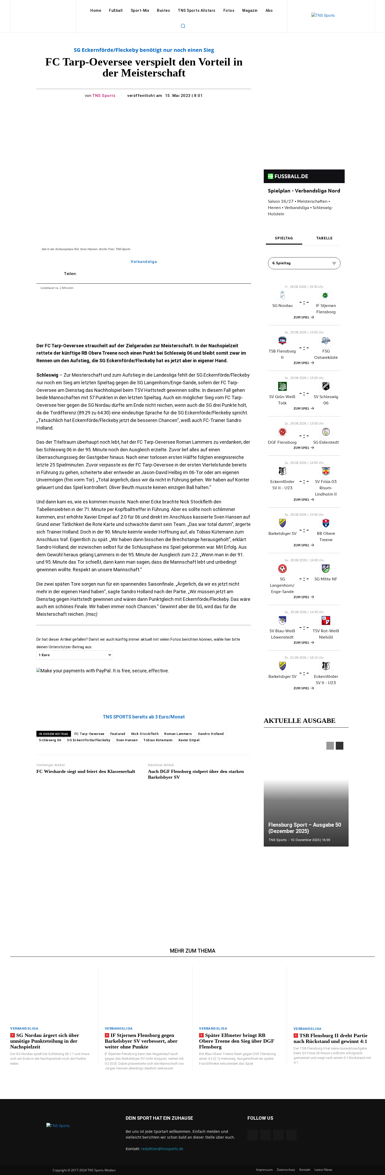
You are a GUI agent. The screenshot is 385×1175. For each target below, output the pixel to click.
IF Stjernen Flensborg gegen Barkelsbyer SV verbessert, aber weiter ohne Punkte (141, 1041)
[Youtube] (291, 1135)
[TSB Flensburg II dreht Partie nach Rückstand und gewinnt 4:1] (334, 994)
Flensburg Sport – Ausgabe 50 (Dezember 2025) (304, 828)
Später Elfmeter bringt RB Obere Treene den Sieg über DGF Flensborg (236, 1041)
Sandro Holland (211, 734)
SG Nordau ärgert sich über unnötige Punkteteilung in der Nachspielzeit (44, 1041)
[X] (278, 1135)
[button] (183, 26)
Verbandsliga (144, 261)
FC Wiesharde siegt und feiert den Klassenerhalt (85, 771)
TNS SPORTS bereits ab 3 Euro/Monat (144, 717)
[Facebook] (253, 1135)
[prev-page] (330, 746)
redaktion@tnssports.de (162, 1148)
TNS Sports (103, 95)
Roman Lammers (178, 734)
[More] (218, 273)
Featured (117, 734)
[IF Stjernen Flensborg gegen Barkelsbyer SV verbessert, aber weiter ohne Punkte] (145, 994)
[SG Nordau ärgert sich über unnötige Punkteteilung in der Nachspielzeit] (50, 994)
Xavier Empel (189, 740)
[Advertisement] (143, 852)
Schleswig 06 (50, 740)
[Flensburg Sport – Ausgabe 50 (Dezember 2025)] (306, 792)
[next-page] (339, 746)
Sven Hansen (127, 740)
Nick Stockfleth (145, 734)
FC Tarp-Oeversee (89, 734)
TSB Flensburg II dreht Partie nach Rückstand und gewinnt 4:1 (331, 1038)
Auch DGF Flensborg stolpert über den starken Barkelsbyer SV (196, 774)
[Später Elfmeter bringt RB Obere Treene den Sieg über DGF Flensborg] (239, 994)
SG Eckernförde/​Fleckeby (88, 740)
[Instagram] (265, 1135)
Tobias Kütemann (158, 740)
